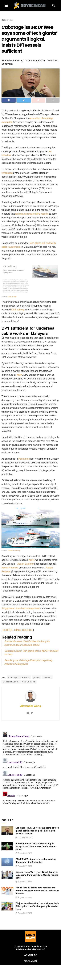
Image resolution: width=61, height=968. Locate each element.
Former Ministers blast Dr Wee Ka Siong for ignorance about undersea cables (27, 643)
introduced (7, 172)
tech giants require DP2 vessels (32, 213)
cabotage (12, 677)
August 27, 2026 (24, 865)
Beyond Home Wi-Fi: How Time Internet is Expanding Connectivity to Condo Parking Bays (37, 874)
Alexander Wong (30, 706)
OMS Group (12, 296)
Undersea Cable (10, 681)
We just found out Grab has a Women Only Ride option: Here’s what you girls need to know (37, 906)
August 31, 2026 (24, 881)
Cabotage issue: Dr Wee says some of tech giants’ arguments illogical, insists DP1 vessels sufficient (37, 830)
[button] (6, 5)
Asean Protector (9, 567)
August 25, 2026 (24, 853)
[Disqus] (30, 768)
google (36, 677)
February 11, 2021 (25, 837)
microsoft (47, 677)
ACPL (32, 559)
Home (3, 19)
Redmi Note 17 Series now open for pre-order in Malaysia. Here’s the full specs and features (37, 890)
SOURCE (8, 630)
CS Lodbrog (17, 309)
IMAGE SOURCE (23, 630)
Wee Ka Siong (28, 681)
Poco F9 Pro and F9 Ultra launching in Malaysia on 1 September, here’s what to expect (36, 846)
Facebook (25, 677)
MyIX (19, 374)
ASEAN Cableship (14, 550)
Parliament (24, 458)
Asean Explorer (25, 563)
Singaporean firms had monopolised (20, 608)
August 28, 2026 (24, 897)
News (11, 19)
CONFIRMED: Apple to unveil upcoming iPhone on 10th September (36, 860)
